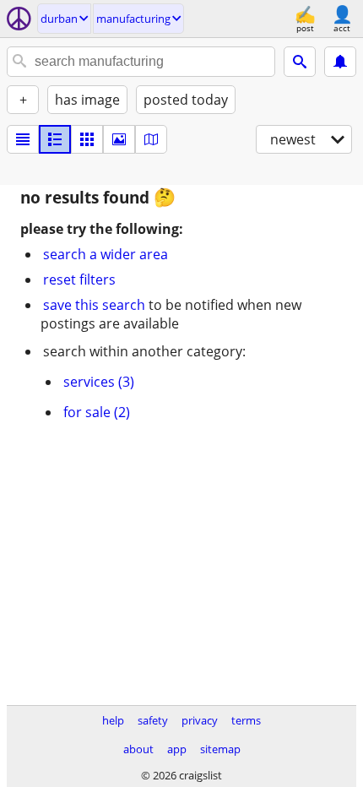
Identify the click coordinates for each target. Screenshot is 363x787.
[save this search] (340, 61)
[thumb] (55, 139)
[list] (23, 139)
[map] (151, 139)
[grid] (87, 139)
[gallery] (119, 139)
